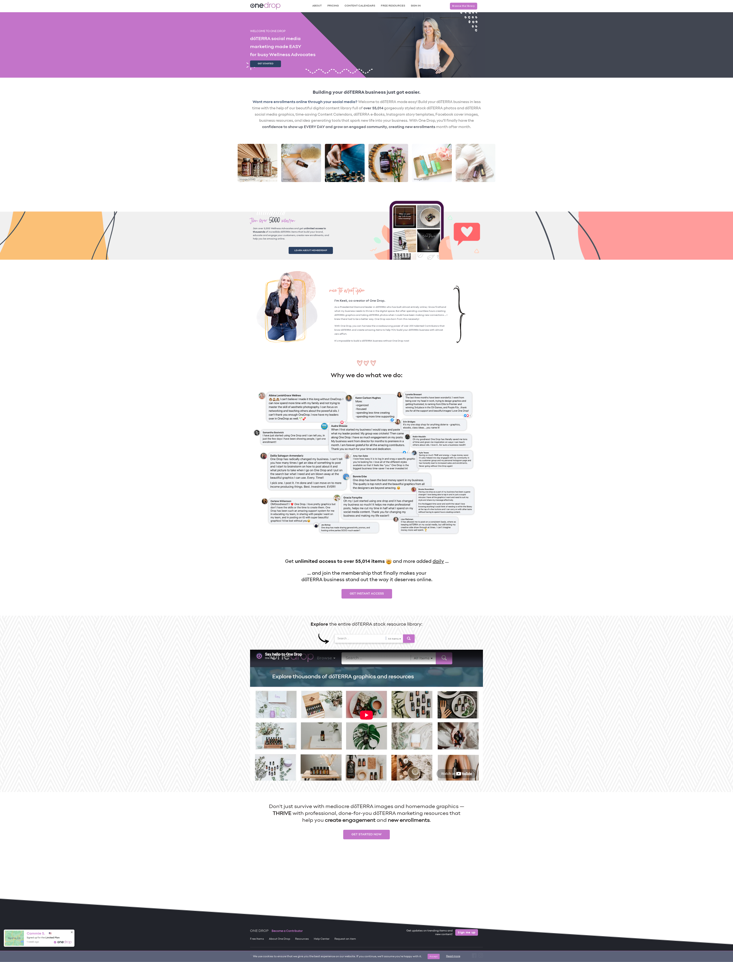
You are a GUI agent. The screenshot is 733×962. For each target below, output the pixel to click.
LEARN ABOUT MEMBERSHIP (315, 250)
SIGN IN (416, 6)
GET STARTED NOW (366, 833)
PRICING (333, 6)
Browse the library (463, 6)
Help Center (321, 939)
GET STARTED (265, 64)
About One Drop (279, 939)
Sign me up (466, 932)
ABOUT (317, 6)
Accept (433, 956)
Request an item (345, 939)
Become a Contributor (287, 931)
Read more (453, 956)
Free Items (257, 939)
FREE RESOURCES (393, 6)
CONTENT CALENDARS (360, 6)
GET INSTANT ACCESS (367, 592)
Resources (302, 939)
